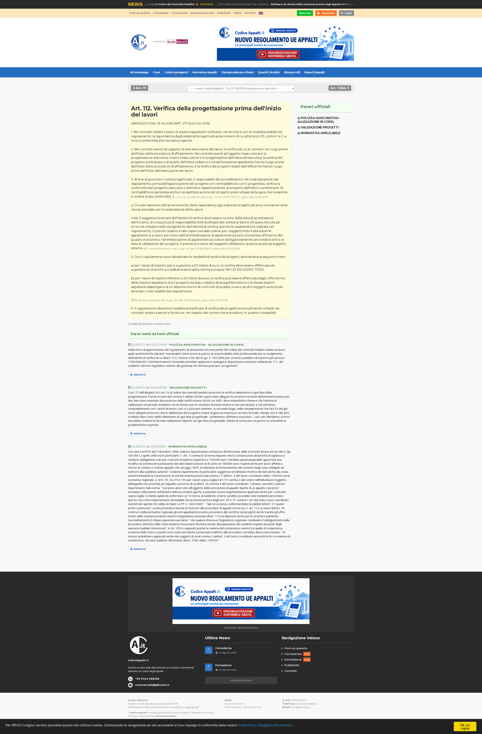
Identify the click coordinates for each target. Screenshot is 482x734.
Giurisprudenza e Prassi (237, 72)
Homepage (141, 72)
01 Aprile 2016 (227, 652)
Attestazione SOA (202, 12)
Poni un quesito (140, 12)
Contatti (250, 12)
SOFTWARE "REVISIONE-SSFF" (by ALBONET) (285, 4)
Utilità (237, 12)
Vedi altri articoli (241, 680)
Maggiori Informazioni (275, 725)
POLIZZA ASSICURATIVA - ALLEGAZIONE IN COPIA (318, 120)
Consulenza (161, 12)
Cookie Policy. (247, 725)
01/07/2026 (198, 4)
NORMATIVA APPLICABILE (320, 133)
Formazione (179, 12)
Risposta (139, 374)
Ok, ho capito (465, 726)
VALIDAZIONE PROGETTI (320, 127)
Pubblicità (223, 12)
